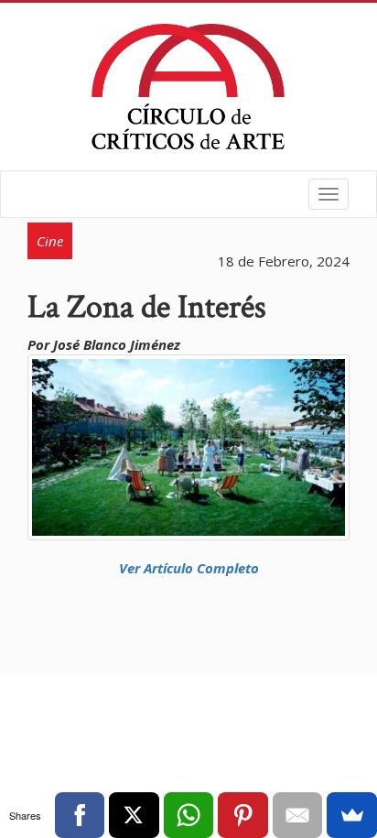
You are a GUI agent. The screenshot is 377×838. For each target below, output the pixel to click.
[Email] (298, 815)
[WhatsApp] (189, 815)
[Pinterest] (243, 815)
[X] (134, 815)
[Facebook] (80, 815)
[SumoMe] (352, 815)
